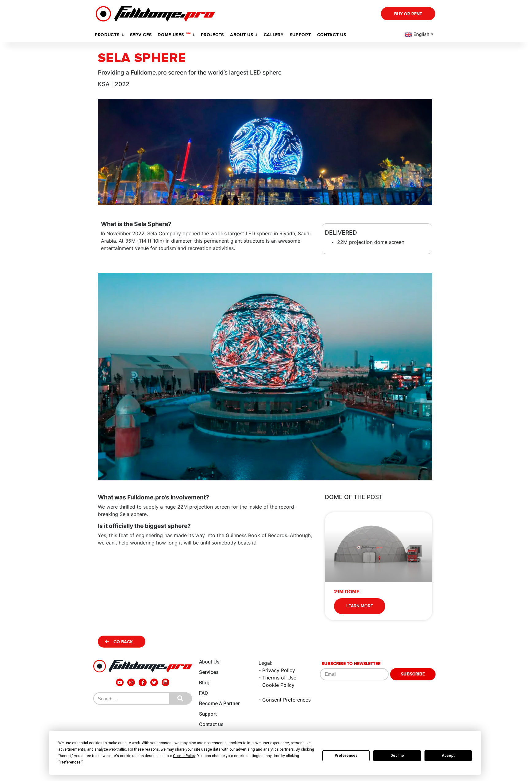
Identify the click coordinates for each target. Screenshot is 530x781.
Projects (212, 34)
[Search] (180, 698)
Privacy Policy (278, 670)
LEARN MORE (359, 606)
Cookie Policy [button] (184, 756)
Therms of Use (279, 678)
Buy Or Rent (408, 14)
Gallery (274, 34)
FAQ (203, 693)
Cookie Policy (278, 685)
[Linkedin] (165, 682)
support (300, 34)
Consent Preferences (286, 700)
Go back (123, 641)
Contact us (331, 34)
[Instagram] (131, 682)
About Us (209, 662)
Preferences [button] (70, 762)
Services (141, 34)
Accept (448, 755)
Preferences (346, 755)
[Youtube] (120, 682)
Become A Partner (219, 703)
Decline (397, 755)
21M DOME (346, 592)
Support (208, 714)
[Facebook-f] (142, 682)
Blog (204, 683)
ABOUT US (241, 34)
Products (107, 34)
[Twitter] (154, 682)
